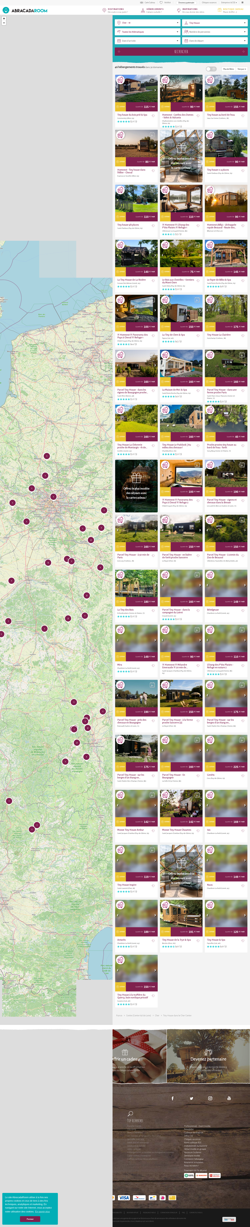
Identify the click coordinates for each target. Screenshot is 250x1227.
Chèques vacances (209, 3)
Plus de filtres (228, 69)
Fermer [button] (30, 1219)
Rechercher (181, 51)
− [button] (4, 23)
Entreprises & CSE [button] (228, 3)
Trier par (241, 69)
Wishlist (167, 3)
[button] (242, 2)
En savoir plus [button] (42, 1211)
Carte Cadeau (150, 3)
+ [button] (4, 18)
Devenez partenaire (186, 3)
